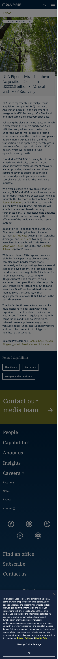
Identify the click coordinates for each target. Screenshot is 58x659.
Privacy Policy (24, 638)
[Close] (54, 594)
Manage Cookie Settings (29, 644)
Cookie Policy (41, 638)
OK (29, 653)
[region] (29, 624)
